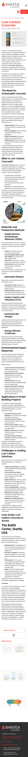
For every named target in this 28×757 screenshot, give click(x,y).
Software (11, 18)
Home (3, 18)
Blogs (6, 18)
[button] (26, 5)
